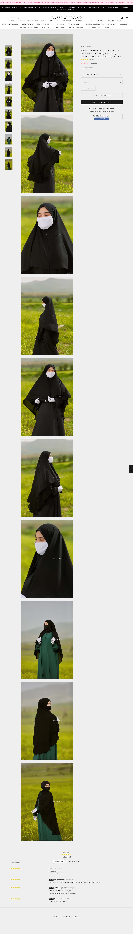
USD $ (7, 18)
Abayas (89, 20)
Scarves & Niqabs (45, 24)
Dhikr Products (76, 28)
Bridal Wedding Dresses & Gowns (100, 24)
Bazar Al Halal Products (53, 28)
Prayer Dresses (115, 20)
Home (13, 20)
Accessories (125, 24)
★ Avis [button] (131, 469)
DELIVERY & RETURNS (91, 74)
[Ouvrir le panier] (127, 18)
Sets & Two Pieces (10, 24)
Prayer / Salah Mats (29, 28)
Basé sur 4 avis (66, 857)
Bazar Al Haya (87, 46)
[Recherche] (122, 18)
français (17, 18)
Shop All (109, 28)
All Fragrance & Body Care (32, 20)
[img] (15, 869)
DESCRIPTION (88, 68)
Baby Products (94, 28)
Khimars (100, 20)
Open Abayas (27, 24)
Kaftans (60, 24)
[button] (85, 59)
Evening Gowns (75, 24)
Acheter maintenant (102, 102)
